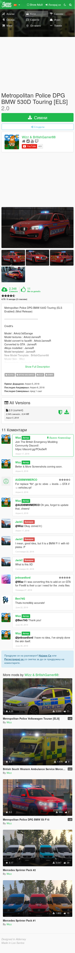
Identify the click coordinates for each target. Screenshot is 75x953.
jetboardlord (23, 577)
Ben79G (20, 598)
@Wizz (19, 526)
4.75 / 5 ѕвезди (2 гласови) (14, 299)
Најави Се (45, 655)
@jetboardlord (24, 637)
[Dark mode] (64, 4)
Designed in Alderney (13, 939)
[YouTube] (32, 141)
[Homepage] (24, 141)
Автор (26, 437)
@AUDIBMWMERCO (27, 505)
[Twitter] (28, 141)
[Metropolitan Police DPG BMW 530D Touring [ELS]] (37, 227)
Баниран (29, 522)
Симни (40, 117)
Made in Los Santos (12, 943)
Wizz (18, 437)
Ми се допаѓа (33, 291)
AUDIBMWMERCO (26, 479)
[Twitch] (37, 141)
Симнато (13, 291)
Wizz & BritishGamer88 (39, 136)
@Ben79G (21, 620)
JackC (19, 522)
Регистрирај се (14, 659)
